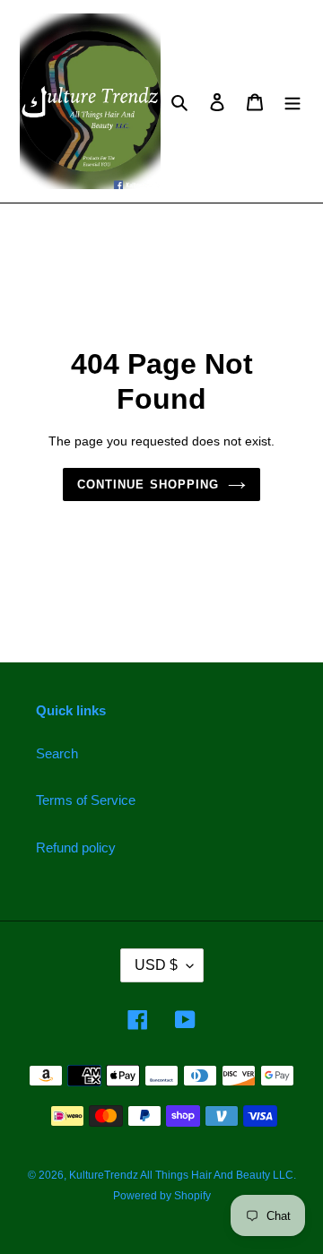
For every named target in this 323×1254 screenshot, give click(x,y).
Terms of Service (85, 800)
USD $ (156, 965)
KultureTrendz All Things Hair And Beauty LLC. (182, 1175)
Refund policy (76, 847)
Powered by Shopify (162, 1195)
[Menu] (292, 101)
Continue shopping (148, 484)
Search (57, 753)
